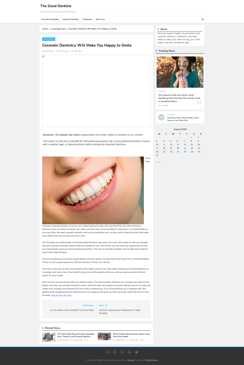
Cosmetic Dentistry (71, 19)
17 (157, 148)
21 (185, 148)
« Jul (158, 161)
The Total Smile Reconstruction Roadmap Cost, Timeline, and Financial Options (75, 335)
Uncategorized (48, 39)
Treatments (87, 19)
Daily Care (100, 19)
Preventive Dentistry (50, 19)
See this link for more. (61, 295)
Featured (162, 91)
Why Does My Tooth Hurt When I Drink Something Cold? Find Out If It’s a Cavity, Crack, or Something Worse (179, 98)
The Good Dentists (55, 6)
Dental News (49, 51)
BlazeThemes (152, 360)
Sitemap (130, 360)
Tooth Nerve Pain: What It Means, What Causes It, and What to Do (183, 119)
